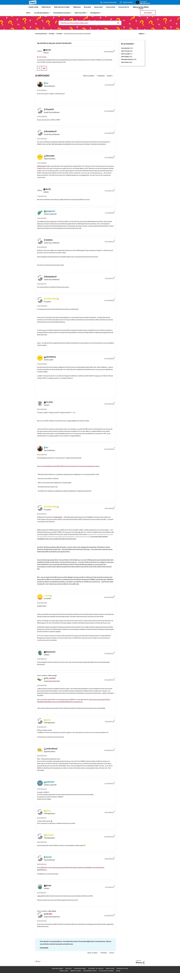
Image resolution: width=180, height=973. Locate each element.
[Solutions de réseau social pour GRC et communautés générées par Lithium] (140, 962)
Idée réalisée (42, 57)
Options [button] (141, 33)
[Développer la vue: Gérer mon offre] (87, 13)
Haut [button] (38, 961)
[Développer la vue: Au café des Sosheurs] (50, 13)
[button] (39, 68)
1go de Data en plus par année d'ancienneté (54, 43)
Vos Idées (59, 33)
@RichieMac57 (41, 166)
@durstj (39, 896)
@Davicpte (44, 867)
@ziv (38, 547)
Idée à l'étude (125, 51)
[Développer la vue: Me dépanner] (101, 13)
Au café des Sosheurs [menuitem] (41, 13)
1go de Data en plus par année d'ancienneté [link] (77, 33)
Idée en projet (52, 675)
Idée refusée (125, 62)
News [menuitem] (28, 13)
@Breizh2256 (58, 517)
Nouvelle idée (125, 48)
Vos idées (51, 33)
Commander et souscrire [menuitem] (61, 13)
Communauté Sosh (41, 33)
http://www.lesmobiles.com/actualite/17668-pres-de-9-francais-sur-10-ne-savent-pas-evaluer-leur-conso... (68, 466)
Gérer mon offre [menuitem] (80, 13)
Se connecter (148, 13)
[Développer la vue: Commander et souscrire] (71, 13)
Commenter (44, 948)
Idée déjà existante (127, 59)
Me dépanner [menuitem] (95, 13)
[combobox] (90, 23)
